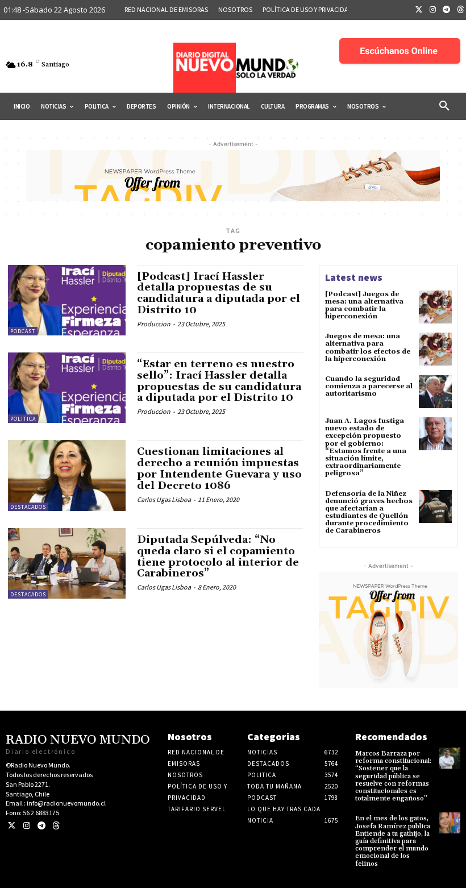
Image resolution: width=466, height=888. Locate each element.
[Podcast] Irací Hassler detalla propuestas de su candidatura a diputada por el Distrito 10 (218, 293)
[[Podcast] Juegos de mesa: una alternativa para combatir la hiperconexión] (435, 307)
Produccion (153, 323)
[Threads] (56, 826)
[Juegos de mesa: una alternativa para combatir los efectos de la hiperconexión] (435, 349)
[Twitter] (419, 10)
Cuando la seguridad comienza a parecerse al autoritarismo (369, 386)
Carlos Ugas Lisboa (164, 499)
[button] (444, 106)
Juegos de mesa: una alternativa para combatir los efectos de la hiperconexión (367, 347)
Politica (23, 418)
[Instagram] (433, 10)
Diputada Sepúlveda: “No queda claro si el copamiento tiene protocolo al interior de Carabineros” (218, 556)
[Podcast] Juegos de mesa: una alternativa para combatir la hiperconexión (364, 305)
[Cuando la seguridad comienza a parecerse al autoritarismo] (435, 391)
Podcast (22, 331)
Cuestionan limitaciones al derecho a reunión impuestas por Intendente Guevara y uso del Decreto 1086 (219, 468)
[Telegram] (446, 10)
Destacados (28, 507)
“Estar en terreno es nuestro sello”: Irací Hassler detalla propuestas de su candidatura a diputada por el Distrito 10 (219, 381)
